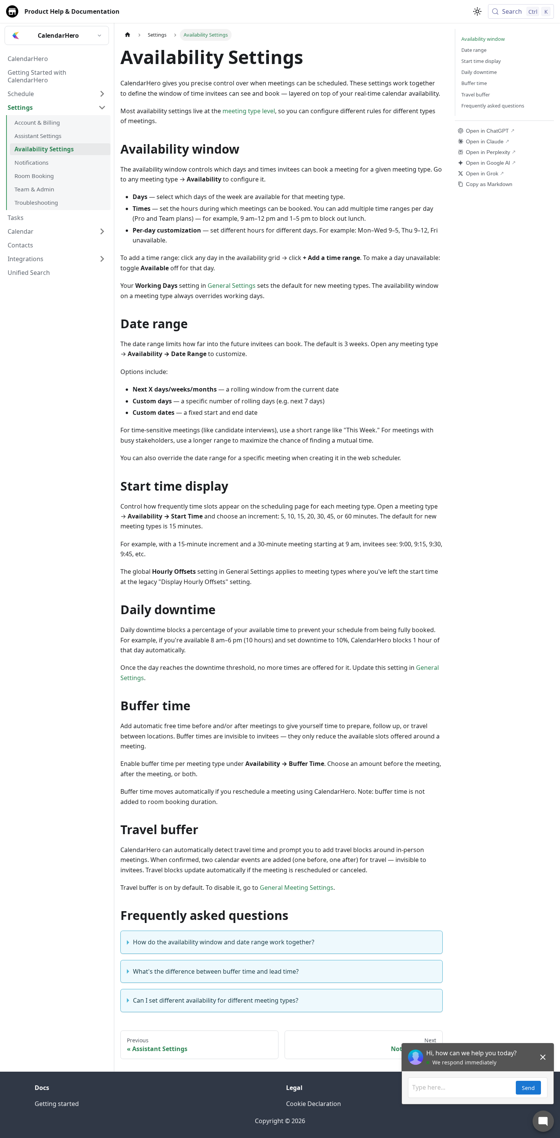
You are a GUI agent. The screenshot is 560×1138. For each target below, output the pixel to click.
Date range (473, 50)
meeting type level (248, 111)
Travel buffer (475, 94)
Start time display (481, 61)
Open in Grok (482, 173)
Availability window (483, 38)
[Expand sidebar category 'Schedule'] (102, 94)
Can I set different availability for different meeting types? (215, 1000)
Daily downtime (479, 72)
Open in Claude (485, 141)
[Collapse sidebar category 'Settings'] (102, 107)
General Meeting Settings (296, 887)
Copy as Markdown (489, 184)
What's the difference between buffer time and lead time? (216, 971)
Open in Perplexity (488, 152)
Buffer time (474, 83)
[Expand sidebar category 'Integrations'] (102, 259)
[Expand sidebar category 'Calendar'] (102, 231)
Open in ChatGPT (487, 131)
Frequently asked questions (492, 105)
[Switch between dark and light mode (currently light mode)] (477, 11)
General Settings (232, 285)
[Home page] (127, 35)
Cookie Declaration (313, 1103)
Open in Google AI (488, 163)
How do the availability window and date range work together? (223, 942)
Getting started (57, 1103)
